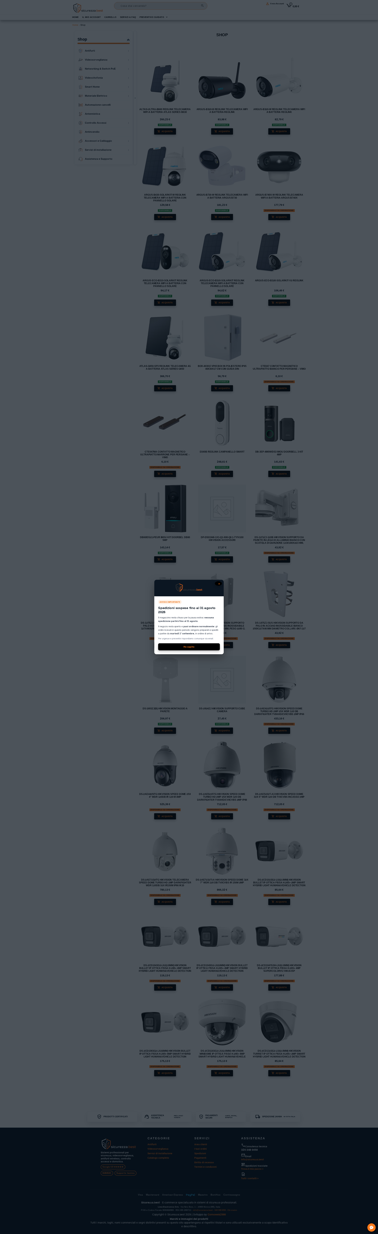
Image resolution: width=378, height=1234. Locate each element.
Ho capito (189, 646)
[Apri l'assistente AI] (371, 1227)
